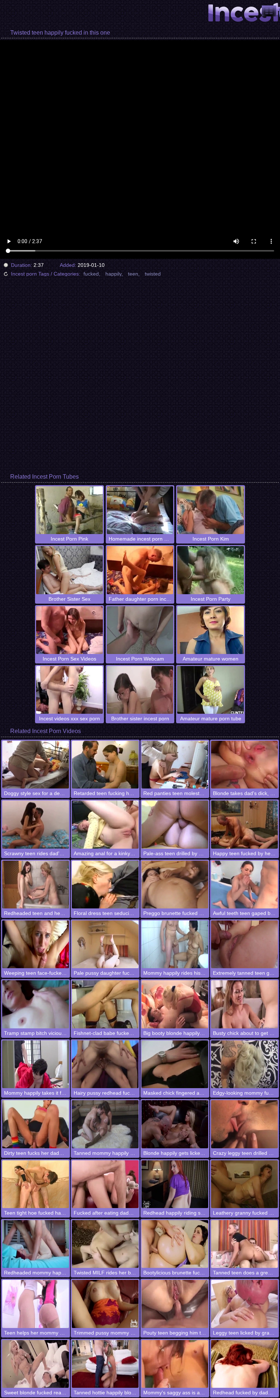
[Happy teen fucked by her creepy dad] (244, 824)
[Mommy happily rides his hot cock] (174, 944)
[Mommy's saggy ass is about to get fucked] (174, 1364)
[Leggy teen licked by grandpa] (244, 1304)
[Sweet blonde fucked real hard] (35, 1364)
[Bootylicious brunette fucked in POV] (174, 1244)
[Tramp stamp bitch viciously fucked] (35, 1004)
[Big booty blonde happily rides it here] (174, 1004)
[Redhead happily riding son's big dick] (174, 1184)
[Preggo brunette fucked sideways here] (174, 884)
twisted (153, 274)
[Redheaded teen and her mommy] (35, 884)
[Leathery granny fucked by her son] (244, 1184)
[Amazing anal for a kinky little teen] (105, 824)
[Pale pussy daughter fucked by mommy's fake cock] (105, 944)
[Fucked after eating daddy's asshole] (105, 1184)
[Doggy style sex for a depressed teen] (35, 764)
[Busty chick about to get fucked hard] (244, 1004)
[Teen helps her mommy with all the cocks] (35, 1304)
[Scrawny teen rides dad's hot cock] (35, 824)
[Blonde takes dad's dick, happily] (244, 764)
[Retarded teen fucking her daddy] (105, 764)
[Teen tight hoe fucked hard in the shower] (35, 1184)
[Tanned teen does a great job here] (244, 1244)
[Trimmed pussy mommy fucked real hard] (105, 1304)
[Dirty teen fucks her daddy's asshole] (35, 1124)
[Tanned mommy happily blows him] (105, 1124)
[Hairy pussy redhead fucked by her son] (105, 1064)
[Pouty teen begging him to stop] (174, 1304)
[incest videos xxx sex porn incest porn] (269, 10)
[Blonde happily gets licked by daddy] (174, 1124)
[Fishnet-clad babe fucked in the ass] (105, 1004)
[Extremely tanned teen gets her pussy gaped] (244, 944)
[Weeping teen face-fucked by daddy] (35, 944)
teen (133, 274)
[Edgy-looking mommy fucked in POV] (244, 1064)
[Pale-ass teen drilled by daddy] (174, 824)
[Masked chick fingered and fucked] (174, 1064)
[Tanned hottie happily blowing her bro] (105, 1364)
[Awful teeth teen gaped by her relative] (244, 884)
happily (113, 274)
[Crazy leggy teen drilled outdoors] (244, 1124)
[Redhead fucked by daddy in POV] (244, 1364)
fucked (91, 274)
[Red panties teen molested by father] (174, 764)
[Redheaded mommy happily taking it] (35, 1244)
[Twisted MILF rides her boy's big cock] (105, 1244)
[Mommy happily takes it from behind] (35, 1064)
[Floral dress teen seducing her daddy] (105, 884)
